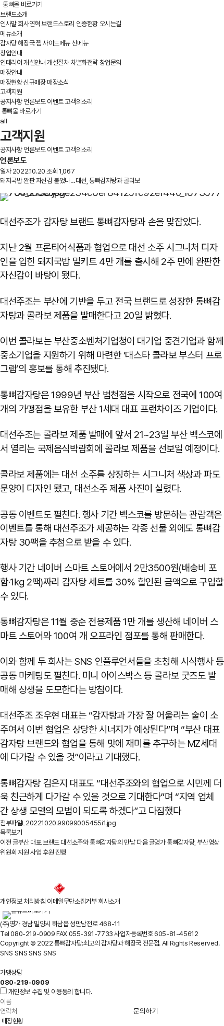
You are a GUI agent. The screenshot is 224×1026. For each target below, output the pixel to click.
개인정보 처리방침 (22, 901)
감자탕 (8, 43)
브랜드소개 (14, 14)
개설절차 (58, 62)
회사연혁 (29, 24)
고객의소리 (78, 102)
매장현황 (11, 82)
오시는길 (110, 24)
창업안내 (11, 53)
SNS (6, 953)
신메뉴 (80, 43)
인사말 (8, 24)
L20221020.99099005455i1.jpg (69, 823)
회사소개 (109, 901)
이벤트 (55, 102)
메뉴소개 (11, 34)
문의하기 (145, 1011)
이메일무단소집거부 (71, 901)
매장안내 (11, 72)
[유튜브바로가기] (26, 911)
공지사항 (11, 102)
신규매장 (34, 82)
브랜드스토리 (57, 24)
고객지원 (11, 92)
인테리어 (11, 62)
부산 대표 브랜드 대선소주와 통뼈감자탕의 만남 (67, 842)
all (3, 121)
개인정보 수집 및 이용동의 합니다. (50, 992)
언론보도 (34, 102)
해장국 (26, 43)
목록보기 (11, 832)
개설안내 (34, 62)
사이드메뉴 (56, 43)
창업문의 (110, 62)
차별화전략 (84, 62)
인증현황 (87, 24)
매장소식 (58, 82)
